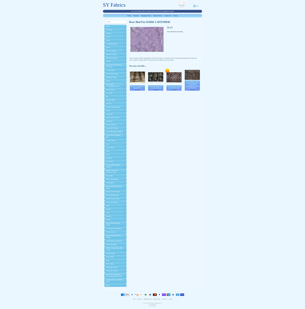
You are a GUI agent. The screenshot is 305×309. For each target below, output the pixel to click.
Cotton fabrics (116, 70)
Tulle (107, 260)
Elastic (116, 47)
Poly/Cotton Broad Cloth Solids (114, 187)
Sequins (116, 209)
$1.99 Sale (116, 30)
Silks (116, 213)
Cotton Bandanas (116, 44)
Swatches (136, 16)
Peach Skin (109, 176)
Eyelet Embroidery (112, 74)
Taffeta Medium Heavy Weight (113, 236)
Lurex (108, 154)
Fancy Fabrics (116, 90)
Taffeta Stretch (110, 232)
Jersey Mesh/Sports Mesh (116, 132)
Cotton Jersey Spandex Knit (116, 136)
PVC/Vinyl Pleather (116, 195)
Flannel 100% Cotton (116, 107)
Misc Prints (109, 161)
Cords (116, 40)
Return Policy (157, 16)
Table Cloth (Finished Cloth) (113, 224)
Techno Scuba (110, 253)
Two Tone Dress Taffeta (113, 228)
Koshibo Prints (110, 140)
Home (108, 26)
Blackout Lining (111, 54)
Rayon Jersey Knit (112, 202)
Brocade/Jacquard (116, 58)
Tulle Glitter (110, 264)
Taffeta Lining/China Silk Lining (116, 249)
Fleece (116, 111)
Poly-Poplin (116, 183)
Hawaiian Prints (116, 125)
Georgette (109, 121)
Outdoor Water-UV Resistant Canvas (112, 171)
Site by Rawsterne (152, 304)
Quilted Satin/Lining (112, 199)
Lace (116, 144)
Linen (108, 151)
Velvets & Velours (116, 271)
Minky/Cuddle (116, 100)
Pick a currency (182, 5)
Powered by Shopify (152, 305)
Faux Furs (116, 93)
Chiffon (116, 61)
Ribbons (116, 33)
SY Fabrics (114, 5)
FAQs (129, 16)
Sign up (184, 2)
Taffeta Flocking (111, 244)
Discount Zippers (116, 51)
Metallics (116, 158)
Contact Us (167, 16)
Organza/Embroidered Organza (116, 166)
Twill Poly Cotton (111, 267)
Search (175, 16)
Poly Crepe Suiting (112, 179)
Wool (107, 285)
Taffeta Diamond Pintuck (114, 241)
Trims (116, 37)
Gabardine (109, 114)
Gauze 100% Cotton (112, 117)
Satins (116, 206)
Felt (107, 96)
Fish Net (108, 103)
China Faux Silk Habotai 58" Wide (114, 66)
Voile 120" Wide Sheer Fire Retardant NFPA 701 (114, 275)
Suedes (116, 220)
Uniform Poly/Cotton (113, 192)
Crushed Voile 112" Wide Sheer (114, 280)
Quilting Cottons (116, 77)
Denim (108, 81)
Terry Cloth (109, 257)
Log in (179, 2)
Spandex (116, 216)
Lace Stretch (110, 147)
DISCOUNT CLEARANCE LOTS (116, 85)
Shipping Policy (146, 16)
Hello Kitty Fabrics (112, 128)
